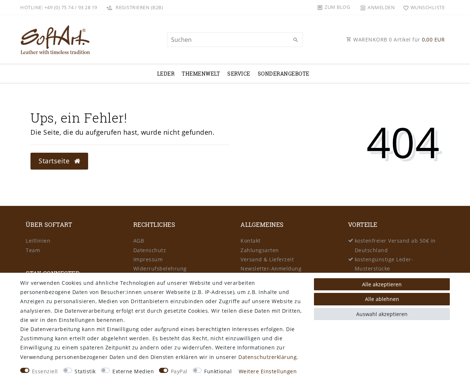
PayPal (179, 371)
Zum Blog (337, 7)
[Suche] (296, 40)
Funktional (218, 371)
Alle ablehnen (382, 298)
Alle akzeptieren (382, 284)
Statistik (85, 371)
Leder (166, 73)
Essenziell (45, 371)
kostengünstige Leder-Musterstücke (384, 264)
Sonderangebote (284, 73)
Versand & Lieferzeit (267, 259)
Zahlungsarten (260, 250)
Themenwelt (201, 73)
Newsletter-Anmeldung (271, 268)
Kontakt (251, 240)
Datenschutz (149, 250)
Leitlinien (38, 240)
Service (238, 73)
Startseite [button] (55, 160)
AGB (138, 240)
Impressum (148, 259)
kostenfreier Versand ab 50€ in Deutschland (395, 245)
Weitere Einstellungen (268, 371)
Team (33, 250)
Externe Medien (133, 371)
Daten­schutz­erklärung (267, 356)
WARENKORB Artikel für (398, 39)
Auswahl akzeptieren (382, 314)
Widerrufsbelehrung (160, 268)
